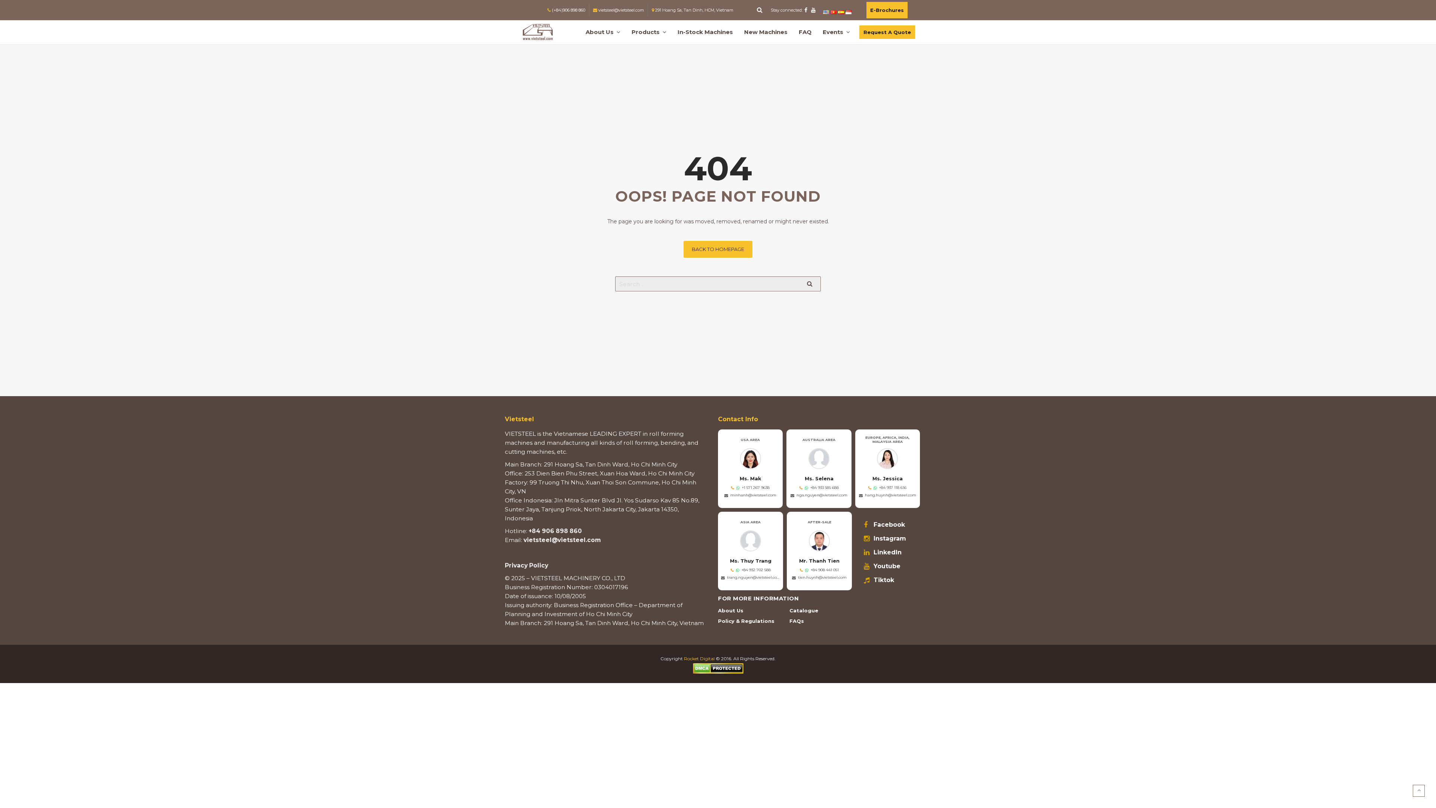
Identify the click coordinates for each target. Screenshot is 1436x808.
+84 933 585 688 (824, 487)
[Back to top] (1419, 791)
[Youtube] (813, 10)
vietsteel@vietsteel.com (562, 540)
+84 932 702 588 (756, 569)
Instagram (890, 538)
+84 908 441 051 (825, 569)
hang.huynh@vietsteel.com (890, 495)
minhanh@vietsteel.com (753, 495)
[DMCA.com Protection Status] (718, 668)
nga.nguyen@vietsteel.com (822, 495)
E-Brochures (887, 10)
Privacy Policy (526, 565)
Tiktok (884, 580)
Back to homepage (718, 249)
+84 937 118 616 (892, 487)
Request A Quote (887, 32)
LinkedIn (888, 552)
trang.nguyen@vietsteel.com (753, 577)
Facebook (889, 524)
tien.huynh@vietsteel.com (822, 577)
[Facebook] (805, 10)
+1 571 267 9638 (756, 487)
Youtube (887, 566)
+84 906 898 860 (555, 531)
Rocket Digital (699, 658)
